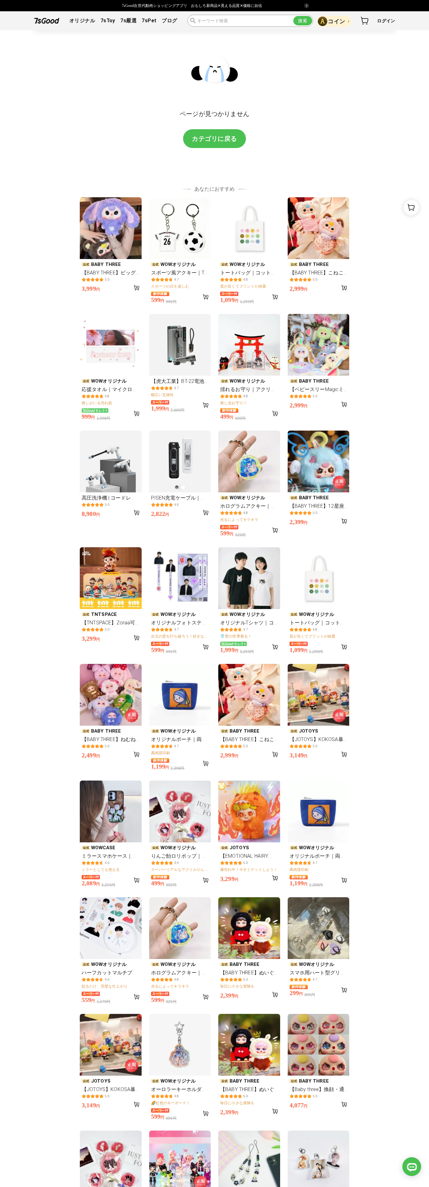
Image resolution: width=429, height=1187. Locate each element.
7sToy (107, 21)
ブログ (169, 21)
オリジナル (82, 21)
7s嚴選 (128, 21)
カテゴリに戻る (214, 138)
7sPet (149, 21)
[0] (365, 21)
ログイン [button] (386, 20)
